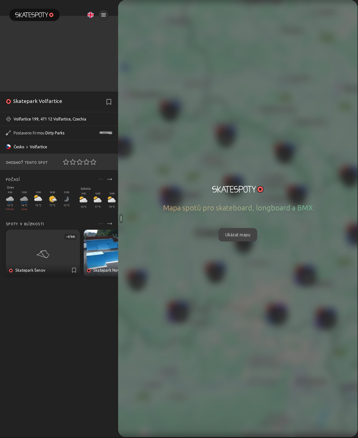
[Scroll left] (101, 179)
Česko (19, 147)
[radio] (64, 162)
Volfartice (38, 147)
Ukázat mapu (237, 234)
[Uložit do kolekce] (108, 102)
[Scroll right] (109, 179)
